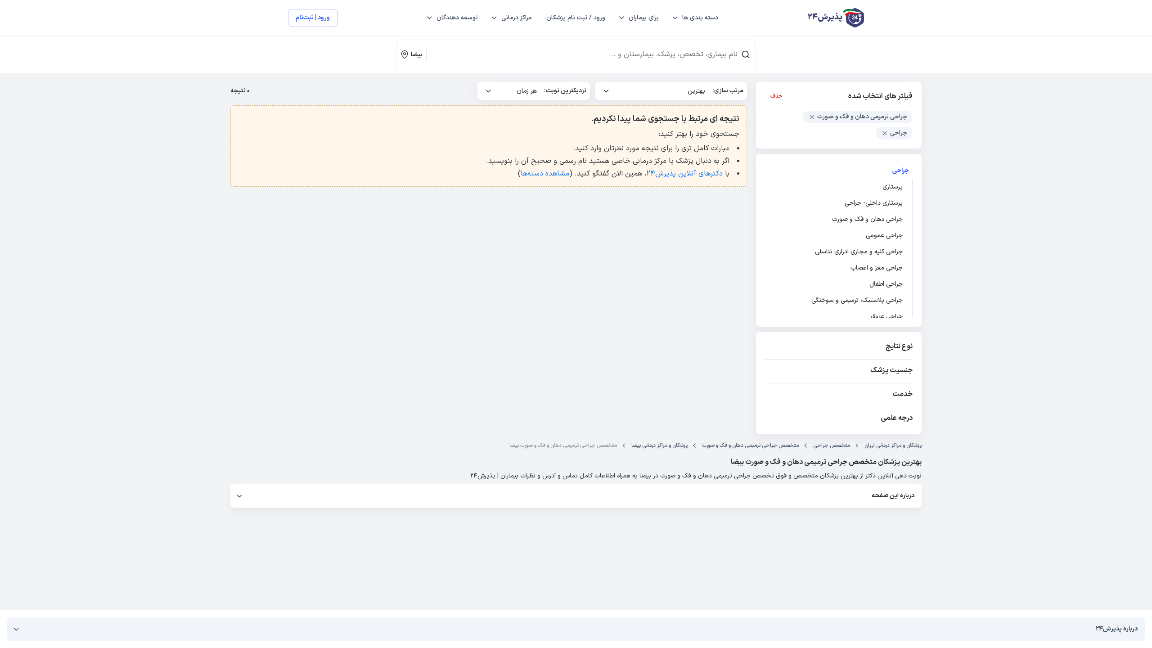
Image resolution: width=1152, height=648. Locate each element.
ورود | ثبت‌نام (313, 17)
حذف (776, 96)
